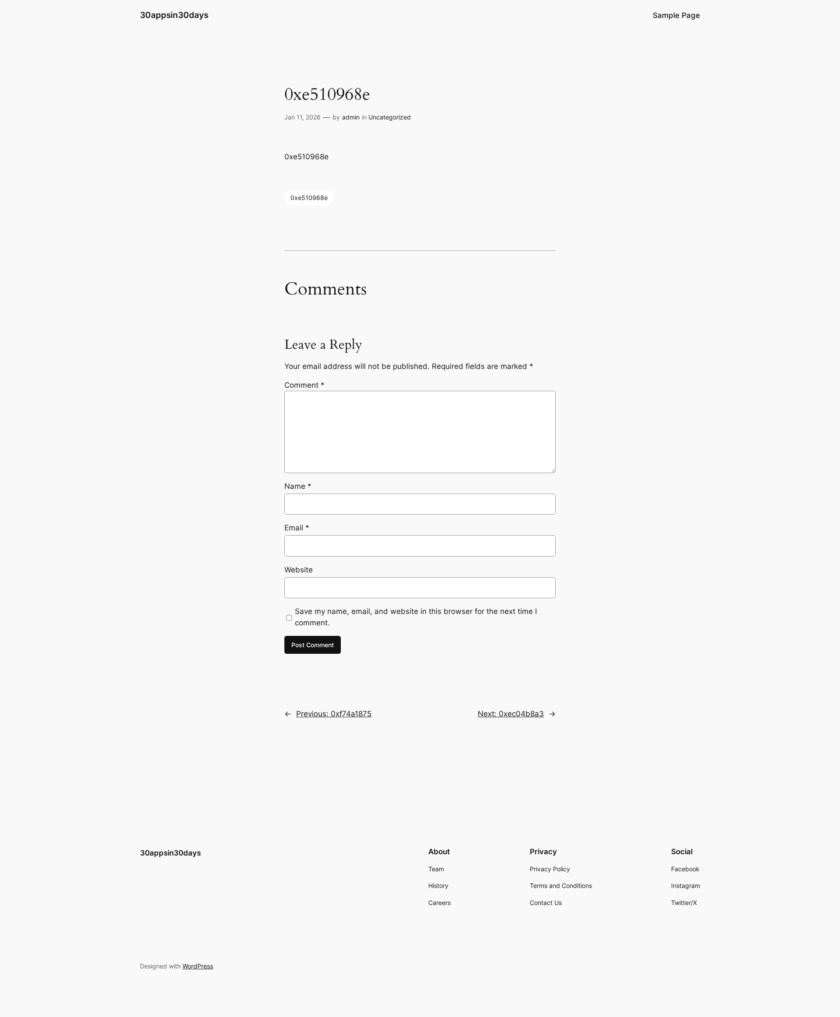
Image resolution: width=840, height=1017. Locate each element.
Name (298, 486)
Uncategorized (389, 117)
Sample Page (676, 15)
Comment (304, 385)
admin (351, 117)
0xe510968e (309, 197)
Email (296, 527)
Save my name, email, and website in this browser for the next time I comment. (416, 617)
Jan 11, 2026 (302, 117)
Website (298, 569)
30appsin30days (174, 15)
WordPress (197, 966)
